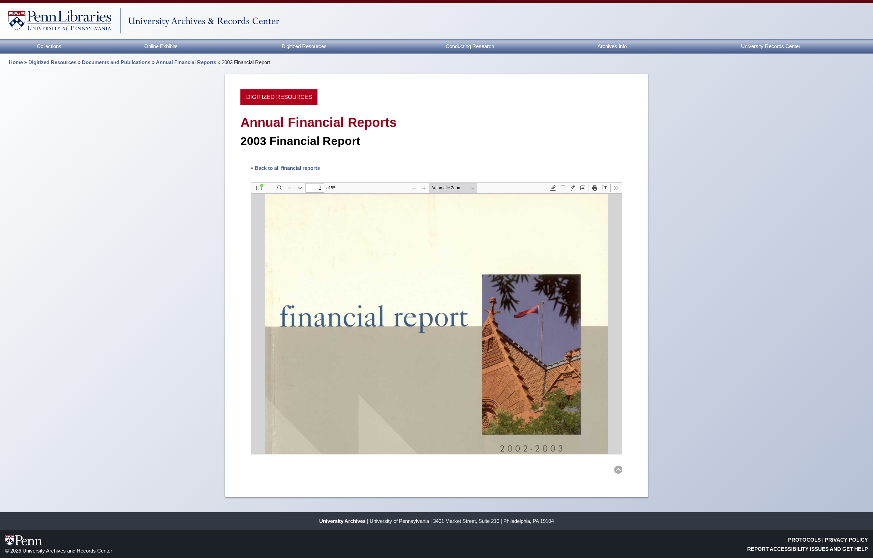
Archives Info (612, 46)
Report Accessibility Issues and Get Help (807, 549)
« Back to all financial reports (285, 168)
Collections (49, 46)
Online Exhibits (161, 46)
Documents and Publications (116, 62)
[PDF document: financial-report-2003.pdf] (436, 318)
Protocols (804, 540)
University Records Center (770, 46)
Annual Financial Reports (186, 62)
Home (16, 62)
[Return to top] (618, 470)
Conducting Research (470, 46)
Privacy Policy (846, 540)
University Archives (342, 521)
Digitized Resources (304, 46)
